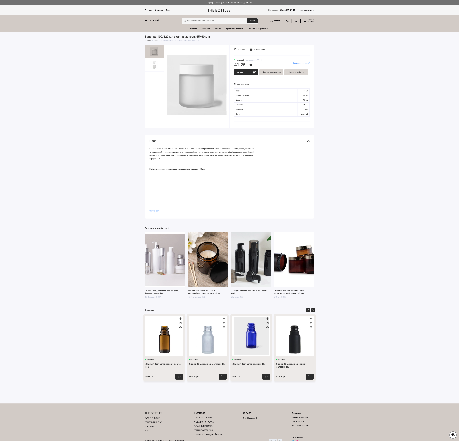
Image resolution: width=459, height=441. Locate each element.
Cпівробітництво (153, 422)
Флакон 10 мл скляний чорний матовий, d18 (291, 365)
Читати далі (154, 211)
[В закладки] (180, 323)
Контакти (159, 10)
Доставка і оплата (203, 418)
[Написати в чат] (453, 435)
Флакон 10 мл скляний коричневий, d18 (163, 365)
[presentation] (308, 310)
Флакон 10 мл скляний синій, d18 (248, 364)
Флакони (206, 28)
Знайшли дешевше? (301, 63)
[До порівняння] (180, 318)
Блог (168, 10)
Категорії (153, 20)
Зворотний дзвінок (300, 425)
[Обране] (296, 20)
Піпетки (218, 28)
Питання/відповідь (203, 426)
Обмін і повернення (203, 430)
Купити (179, 377)
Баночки (193, 28)
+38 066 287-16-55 (281, 10)
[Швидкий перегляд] (180, 327)
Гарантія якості (152, 418)
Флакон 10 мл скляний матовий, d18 (207, 364)
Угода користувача (204, 422)
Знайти (252, 21)
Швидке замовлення (271, 72)
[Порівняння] (287, 20)
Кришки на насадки (234, 28)
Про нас (148, 10)
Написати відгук (296, 72)
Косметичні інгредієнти (258, 28)
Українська (306, 10)
